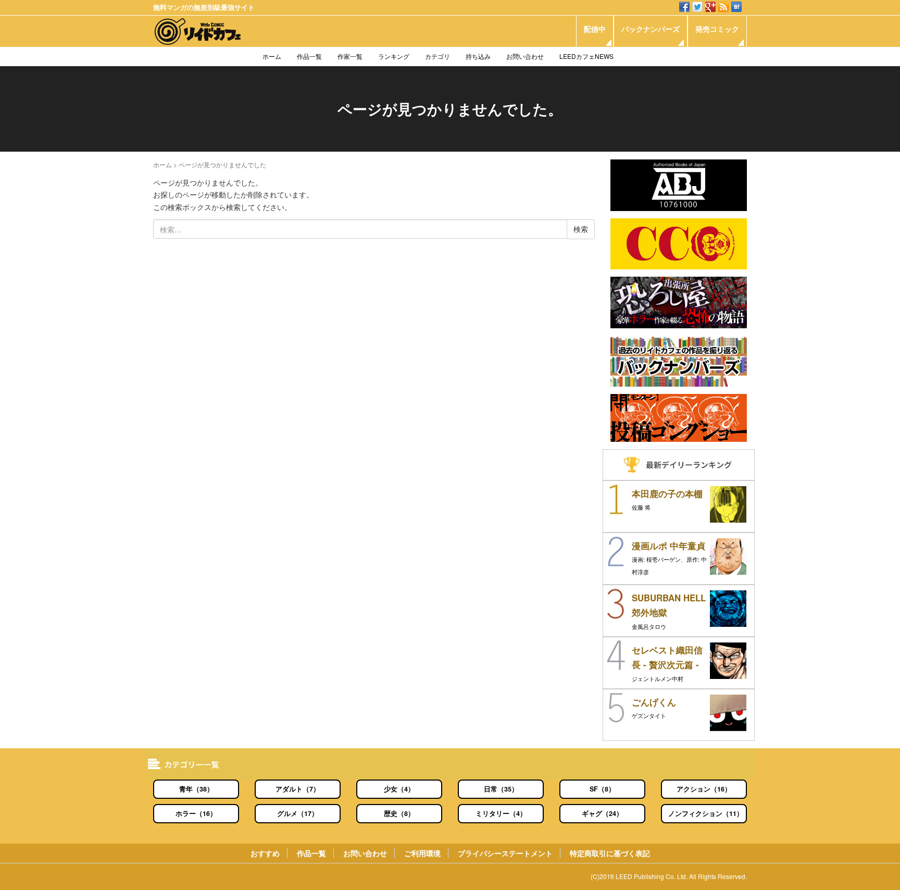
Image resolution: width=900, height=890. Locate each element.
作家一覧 (350, 56)
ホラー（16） (196, 813)
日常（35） (501, 789)
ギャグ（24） (602, 813)
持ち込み (478, 56)
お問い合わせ (525, 56)
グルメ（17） (297, 813)
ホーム (271, 56)
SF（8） (602, 789)
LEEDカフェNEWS (586, 56)
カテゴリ (437, 56)
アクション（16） (704, 789)
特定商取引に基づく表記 (610, 853)
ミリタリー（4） (501, 813)
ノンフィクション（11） (705, 813)
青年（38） (196, 789)
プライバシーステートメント (505, 853)
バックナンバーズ (650, 28)
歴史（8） (399, 813)
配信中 (595, 28)
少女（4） (399, 789)
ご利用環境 (422, 853)
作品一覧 (309, 56)
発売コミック (717, 28)
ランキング (393, 56)
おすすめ (265, 853)
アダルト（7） (298, 789)
